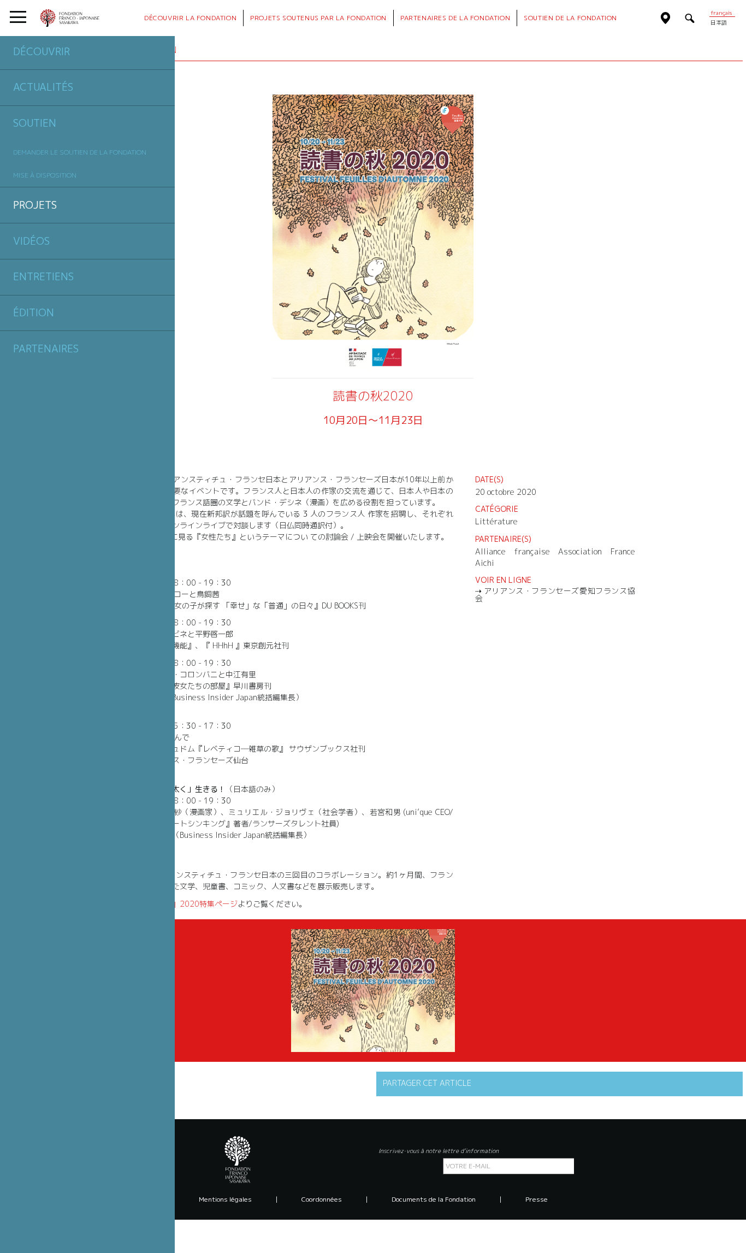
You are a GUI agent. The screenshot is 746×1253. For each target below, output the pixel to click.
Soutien (34, 123)
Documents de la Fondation (434, 1199)
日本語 (719, 22)
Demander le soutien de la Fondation (79, 152)
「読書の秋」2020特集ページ (186, 904)
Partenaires (46, 348)
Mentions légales (225, 1199)
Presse (536, 1199)
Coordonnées (321, 1199)
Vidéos (31, 241)
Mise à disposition (44, 175)
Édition (33, 312)
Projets (35, 205)
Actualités (43, 87)
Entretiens (43, 276)
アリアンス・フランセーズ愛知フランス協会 (555, 594)
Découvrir (41, 51)
